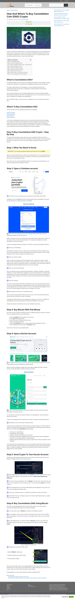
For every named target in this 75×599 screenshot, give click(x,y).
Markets (8, 585)
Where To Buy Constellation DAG (14, 63)
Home (8, 10)
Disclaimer (66, 1)
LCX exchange (10, 115)
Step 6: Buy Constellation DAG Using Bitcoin (17, 73)
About (29, 584)
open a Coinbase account (21, 196)
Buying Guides (37, 5)
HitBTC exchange (11, 114)
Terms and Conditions (31, 586)
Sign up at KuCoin (28, 372)
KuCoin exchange (11, 112)
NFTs (8, 589)
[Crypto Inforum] (10, 5)
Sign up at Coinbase (28, 204)
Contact (61, 1)
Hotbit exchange (11, 117)
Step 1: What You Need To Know (14, 66)
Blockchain (8, 586)
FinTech (8, 587)
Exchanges (8, 588)
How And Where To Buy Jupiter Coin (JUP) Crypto (18, 576)
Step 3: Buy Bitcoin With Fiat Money (15, 69)
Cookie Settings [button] (65, 596)
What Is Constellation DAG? (13, 61)
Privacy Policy (30, 585)
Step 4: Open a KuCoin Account (14, 70)
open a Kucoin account (20, 362)
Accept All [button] (71, 596)
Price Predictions (29, 5)
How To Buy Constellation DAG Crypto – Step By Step (19, 64)
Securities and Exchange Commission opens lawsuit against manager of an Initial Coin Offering (27, 577)
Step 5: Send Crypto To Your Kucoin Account (17, 72)
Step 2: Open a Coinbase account (15, 67)
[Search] (66, 5)
